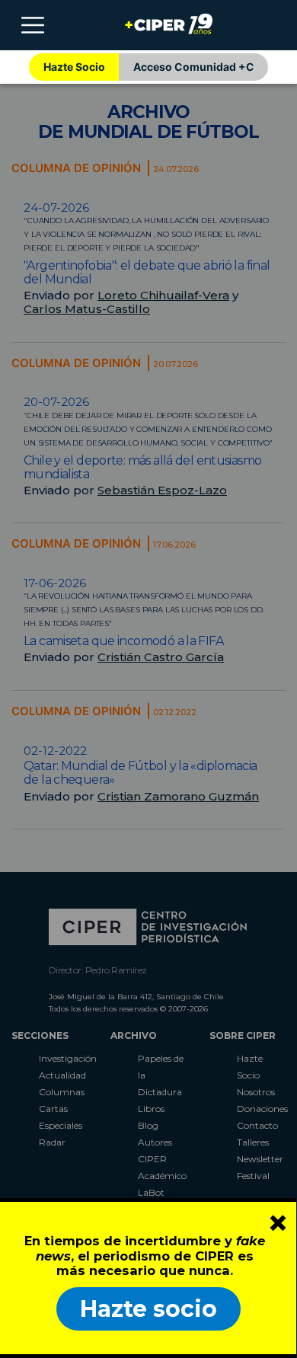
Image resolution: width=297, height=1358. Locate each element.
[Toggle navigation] (32, 25)
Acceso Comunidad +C (193, 66)
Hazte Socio (74, 66)
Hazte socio (148, 1309)
